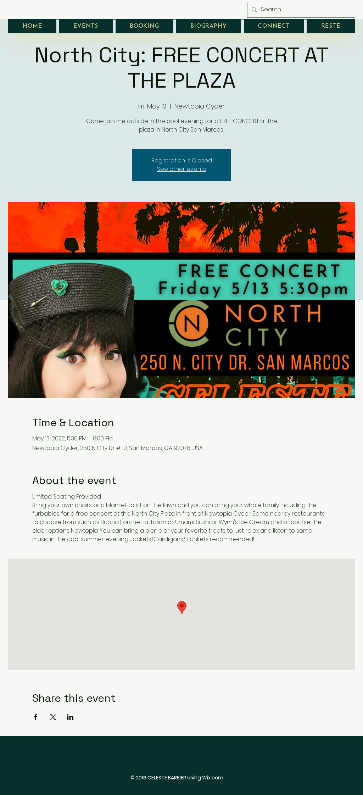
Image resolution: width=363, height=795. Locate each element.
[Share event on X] (53, 717)
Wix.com (212, 777)
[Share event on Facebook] (35, 717)
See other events (181, 169)
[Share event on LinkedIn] (70, 717)
